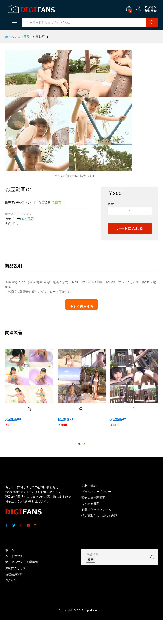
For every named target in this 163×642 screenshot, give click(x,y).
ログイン (151, 7)
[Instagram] (35, 525)
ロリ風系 (28, 218)
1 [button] (79, 444)
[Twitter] (13, 525)
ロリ (16, 223)
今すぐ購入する (81, 306)
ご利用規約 (89, 485)
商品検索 (152, 22)
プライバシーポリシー (96, 491)
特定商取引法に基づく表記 (99, 515)
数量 (111, 203)
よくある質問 (90, 503)
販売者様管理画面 (93, 497)
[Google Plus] (21, 525)
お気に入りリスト (17, 568)
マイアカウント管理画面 (21, 562)
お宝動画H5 (13, 419)
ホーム (9, 550)
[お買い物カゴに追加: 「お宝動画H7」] (133, 409)
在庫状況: (44, 202)
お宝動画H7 (118, 419)
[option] (29, 390)
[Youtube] (28, 525)
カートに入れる (129, 228)
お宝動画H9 (65, 419)
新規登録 (151, 11)
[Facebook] (6, 525)
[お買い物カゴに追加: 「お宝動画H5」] (28, 409)
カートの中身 (14, 556)
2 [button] (84, 444)
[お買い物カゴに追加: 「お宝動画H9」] (81, 409)
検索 (91, 559)
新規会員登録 (14, 574)
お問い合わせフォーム (96, 509)
